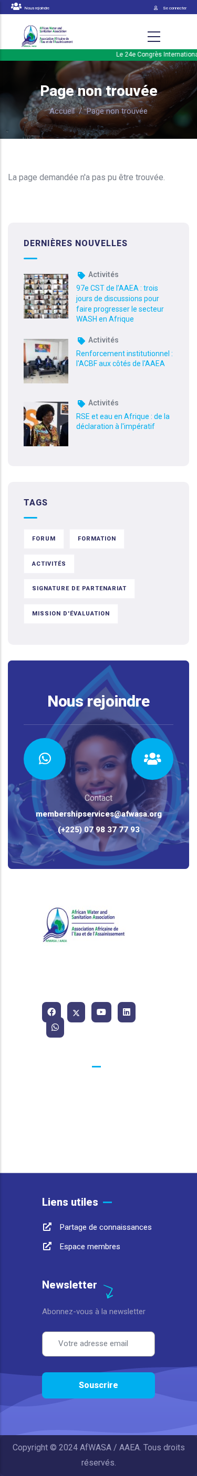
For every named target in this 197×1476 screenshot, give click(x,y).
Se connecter (174, 8)
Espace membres (89, 1246)
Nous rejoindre (36, 8)
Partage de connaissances (105, 1227)
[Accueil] (47, 36)
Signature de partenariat (79, 588)
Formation (97, 538)
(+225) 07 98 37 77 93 (99, 829)
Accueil (62, 111)
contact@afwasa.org (94, 1125)
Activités (103, 274)
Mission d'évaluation (71, 613)
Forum (44, 538)
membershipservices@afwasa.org (99, 814)
